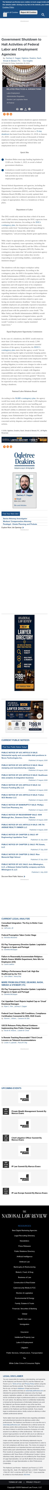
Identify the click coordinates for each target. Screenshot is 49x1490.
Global (24, 1314)
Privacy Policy (29, 1384)
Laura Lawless (9, 964)
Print (18, 109)
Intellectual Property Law (24, 1337)
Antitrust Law (24, 1262)
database (21, 1388)
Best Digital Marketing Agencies (24, 1230)
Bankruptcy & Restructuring (24, 1267)
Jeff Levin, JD (8, 928)
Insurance (25, 1332)
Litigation (24, 1348)
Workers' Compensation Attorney (17, 521)
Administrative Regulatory (15, 96)
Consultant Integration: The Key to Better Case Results (22, 924)
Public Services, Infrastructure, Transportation (24, 1353)
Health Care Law (24, 1319)
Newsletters (24, 1241)
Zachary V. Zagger (13, 58)
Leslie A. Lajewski (10, 1043)
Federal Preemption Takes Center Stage (19, 935)
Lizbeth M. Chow (23, 1030)
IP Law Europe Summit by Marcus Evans (29, 1193)
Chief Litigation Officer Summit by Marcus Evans (27, 1139)
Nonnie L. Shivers (10, 1018)
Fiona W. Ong (22, 1043)
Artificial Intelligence (24, 1256)
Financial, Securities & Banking (24, 1309)
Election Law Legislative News (17, 99)
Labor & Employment (24, 1342)
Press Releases (24, 1246)
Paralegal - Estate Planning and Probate (20, 524)
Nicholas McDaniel (10, 937)
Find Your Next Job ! (11, 514)
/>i (30, 109)
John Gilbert (8, 976)
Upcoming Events (11, 1088)
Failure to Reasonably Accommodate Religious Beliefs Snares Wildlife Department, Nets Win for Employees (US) (23, 959)
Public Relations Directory (24, 1251)
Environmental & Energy (24, 1298)
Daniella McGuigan (10, 949)
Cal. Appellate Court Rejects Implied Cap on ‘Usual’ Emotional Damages (24, 1002)
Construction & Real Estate (24, 1283)
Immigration (24, 1324)
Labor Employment (13, 93)
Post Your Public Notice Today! (15, 747)
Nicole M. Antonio (10, 1030)
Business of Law (24, 1277)
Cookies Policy (8, 7)
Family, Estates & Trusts (24, 1303)
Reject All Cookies (28, 12)
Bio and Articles (20, 505)
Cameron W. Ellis (24, 1018)
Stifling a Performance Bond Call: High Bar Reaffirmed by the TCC (20, 972)
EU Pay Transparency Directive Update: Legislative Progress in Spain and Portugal (24, 945)
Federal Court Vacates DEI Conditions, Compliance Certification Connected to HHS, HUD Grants (24, 1014)
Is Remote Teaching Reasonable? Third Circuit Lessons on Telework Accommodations (22, 1038)
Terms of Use (16, 1384)
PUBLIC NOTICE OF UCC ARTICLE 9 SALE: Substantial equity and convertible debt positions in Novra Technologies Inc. (24, 755)
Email (19, 499)
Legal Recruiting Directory (24, 1236)
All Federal (10, 103)
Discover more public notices (12, 876)
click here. (26, 1475)
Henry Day (17, 976)
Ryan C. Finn (8, 1006)
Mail (22, 109)
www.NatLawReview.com (34, 1391)
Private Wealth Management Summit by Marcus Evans (29, 1112)
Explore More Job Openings (12, 527)
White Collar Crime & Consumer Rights (24, 1363)
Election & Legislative (24, 1293)
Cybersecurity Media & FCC (24, 1288)
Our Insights (28, 61)
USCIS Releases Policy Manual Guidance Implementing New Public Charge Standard (20, 1026)
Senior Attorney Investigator (15, 519)
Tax (24, 1358)
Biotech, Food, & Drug (24, 1272)
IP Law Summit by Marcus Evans (26, 1166)
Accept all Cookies (11, 12)
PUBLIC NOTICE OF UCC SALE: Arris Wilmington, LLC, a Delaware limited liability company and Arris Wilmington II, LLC (23, 867)
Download (26, 109)
